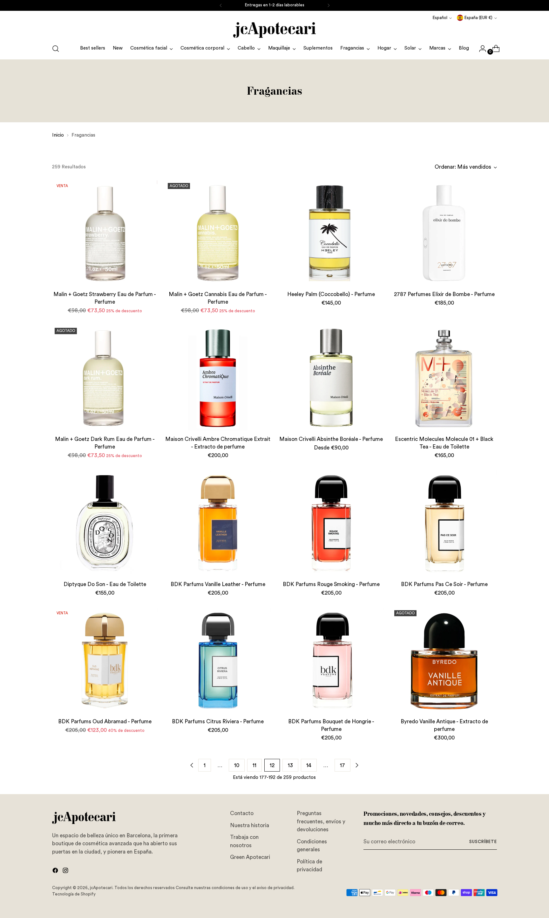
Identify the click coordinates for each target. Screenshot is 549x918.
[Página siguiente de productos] (357, 765)
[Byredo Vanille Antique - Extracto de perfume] (444, 660)
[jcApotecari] (274, 30)
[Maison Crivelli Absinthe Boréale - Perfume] (330, 377)
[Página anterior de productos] (192, 765)
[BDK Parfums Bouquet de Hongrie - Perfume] (330, 660)
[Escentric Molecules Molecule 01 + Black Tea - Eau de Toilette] (444, 377)
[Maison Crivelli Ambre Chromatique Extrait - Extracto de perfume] (217, 377)
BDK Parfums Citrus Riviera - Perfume (218, 721)
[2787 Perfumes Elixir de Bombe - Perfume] (444, 233)
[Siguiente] (329, 5)
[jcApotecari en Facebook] (56, 871)
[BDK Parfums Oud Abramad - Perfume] (104, 660)
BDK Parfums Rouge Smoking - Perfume (331, 584)
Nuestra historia (249, 825)
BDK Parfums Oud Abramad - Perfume (105, 721)
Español (440, 18)
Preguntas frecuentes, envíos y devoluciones (321, 821)
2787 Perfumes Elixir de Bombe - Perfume (444, 294)
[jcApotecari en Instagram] (66, 871)
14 (308, 765)
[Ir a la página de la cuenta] (480, 48)
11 (254, 765)
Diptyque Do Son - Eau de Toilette (105, 584)
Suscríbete (483, 842)
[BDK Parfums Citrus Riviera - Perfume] (217, 660)
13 (290, 765)
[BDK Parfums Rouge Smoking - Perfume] (330, 523)
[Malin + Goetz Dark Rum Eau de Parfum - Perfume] (104, 377)
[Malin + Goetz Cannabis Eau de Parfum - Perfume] (217, 233)
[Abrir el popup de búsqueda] (55, 48)
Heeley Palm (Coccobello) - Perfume (331, 294)
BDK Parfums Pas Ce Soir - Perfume (444, 584)
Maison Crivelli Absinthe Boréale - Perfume (331, 439)
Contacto (242, 813)
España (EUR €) (478, 18)
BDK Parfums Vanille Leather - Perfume (218, 584)
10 (236, 765)
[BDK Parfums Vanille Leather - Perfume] (217, 523)
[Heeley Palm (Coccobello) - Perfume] (330, 233)
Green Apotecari (250, 857)
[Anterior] (221, 5)
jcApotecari (101, 888)
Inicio (58, 135)
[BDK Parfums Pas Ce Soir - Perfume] (444, 523)
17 (342, 765)
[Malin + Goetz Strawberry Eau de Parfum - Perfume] (104, 233)
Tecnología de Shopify (74, 894)
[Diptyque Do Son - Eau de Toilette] (104, 523)
